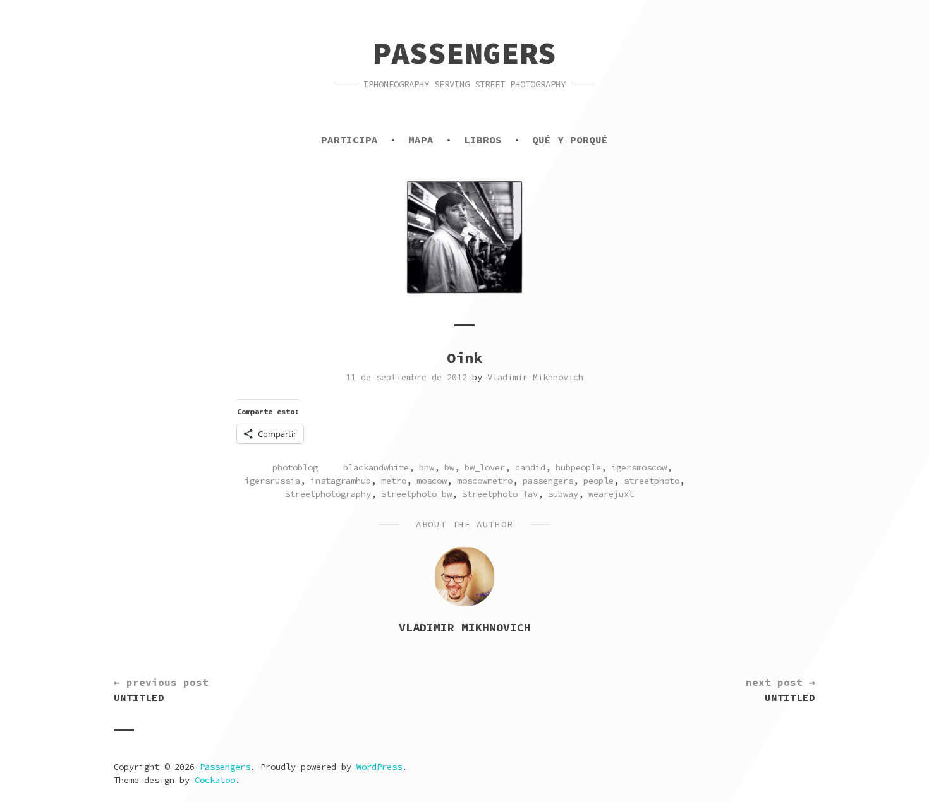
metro (393, 480)
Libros (483, 139)
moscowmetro (485, 480)
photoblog (295, 467)
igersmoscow (639, 467)
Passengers (464, 53)
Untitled (161, 689)
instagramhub (340, 480)
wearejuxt (611, 494)
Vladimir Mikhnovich (535, 377)
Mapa (421, 139)
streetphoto (651, 480)
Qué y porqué (570, 139)
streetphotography (328, 494)
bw (449, 467)
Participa (349, 139)
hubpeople (578, 467)
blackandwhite (376, 467)
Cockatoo (215, 780)
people (598, 480)
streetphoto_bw (416, 494)
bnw (426, 467)
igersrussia (272, 480)
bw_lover (484, 467)
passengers (548, 480)
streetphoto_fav (500, 494)
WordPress (379, 766)
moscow (431, 480)
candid (530, 467)
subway (563, 494)
